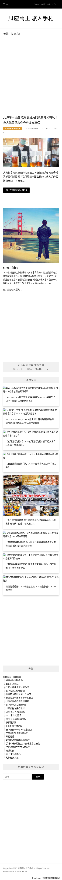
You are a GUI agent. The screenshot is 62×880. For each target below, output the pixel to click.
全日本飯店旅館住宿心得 (17, 687)
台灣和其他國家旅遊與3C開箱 (19, 698)
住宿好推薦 (11, 722)
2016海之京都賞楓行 (15, 712)
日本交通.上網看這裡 (15, 691)
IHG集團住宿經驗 (14, 726)
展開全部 (7, 677)
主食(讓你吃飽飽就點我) (17, 733)
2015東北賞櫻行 (13, 715)
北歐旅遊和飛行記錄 (15, 708)
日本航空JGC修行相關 (16, 705)
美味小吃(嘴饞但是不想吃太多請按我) (23, 743)
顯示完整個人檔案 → (12, 289)
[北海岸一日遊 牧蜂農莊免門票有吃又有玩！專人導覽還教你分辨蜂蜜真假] (31, 152)
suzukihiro (32, 128)
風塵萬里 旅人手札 (31, 18)
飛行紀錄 (10, 736)
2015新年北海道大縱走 (16, 719)
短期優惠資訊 (12, 758)
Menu (9, 4)
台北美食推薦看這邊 (13, 128)
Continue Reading (16, 190)
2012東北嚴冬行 (13, 754)
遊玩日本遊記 (12, 684)
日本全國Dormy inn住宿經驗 (19, 729)
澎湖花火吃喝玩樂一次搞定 (18, 694)
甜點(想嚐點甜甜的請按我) (18, 747)
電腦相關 (10, 750)
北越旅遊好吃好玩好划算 (17, 701)
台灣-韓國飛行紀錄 (14, 680)
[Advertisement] (31, 80)
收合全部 (17, 677)
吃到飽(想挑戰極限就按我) (18, 740)
